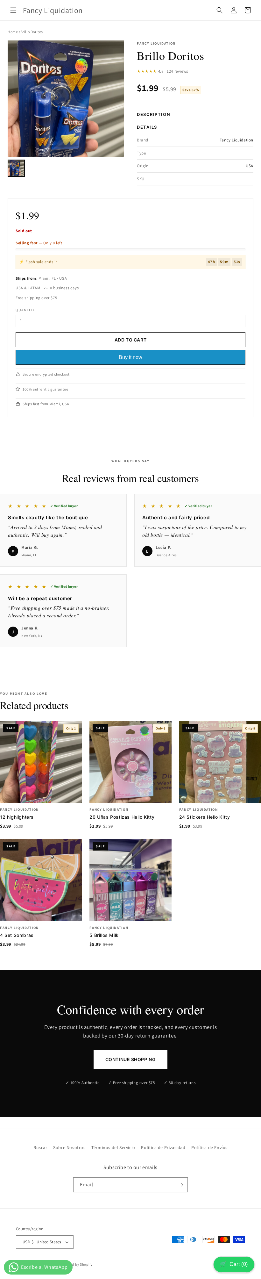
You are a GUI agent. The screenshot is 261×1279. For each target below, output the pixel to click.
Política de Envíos (209, 1147)
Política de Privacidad (163, 1147)
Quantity (25, 309)
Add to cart (130, 339)
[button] (13, 10)
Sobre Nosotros (69, 1147)
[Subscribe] (180, 1184)
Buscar (40, 1147)
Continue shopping (130, 1059)
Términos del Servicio (113, 1147)
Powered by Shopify (76, 1264)
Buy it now (130, 357)
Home (13, 31)
